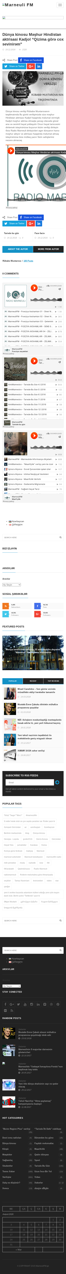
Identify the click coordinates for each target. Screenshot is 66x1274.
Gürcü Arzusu (42, 839)
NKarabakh (9, 869)
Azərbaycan (49, 827)
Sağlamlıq (7, 1160)
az (26, 827)
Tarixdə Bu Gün (42, 1166)
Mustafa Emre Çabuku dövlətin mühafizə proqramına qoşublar (38, 706)
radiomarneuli (10, 875)
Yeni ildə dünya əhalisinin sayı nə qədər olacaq (38, 1085)
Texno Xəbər (8, 1171)
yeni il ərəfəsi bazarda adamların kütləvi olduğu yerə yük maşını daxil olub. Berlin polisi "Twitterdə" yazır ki (31, 894)
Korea (44, 845)
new (41, 863)
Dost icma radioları (11, 1138)
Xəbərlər (22, 1029)
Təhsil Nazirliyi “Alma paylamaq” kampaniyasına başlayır (35, 1102)
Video (37, 1177)
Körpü (5, 1149)
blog (27, 833)
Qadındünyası (24, 869)
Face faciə (40, 233)
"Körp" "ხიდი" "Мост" (13, 815)
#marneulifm (31, 815)
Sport (37, 1160)
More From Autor (48, 249)
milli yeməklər (10, 863)
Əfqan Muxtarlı (10, 902)
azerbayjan (35, 827)
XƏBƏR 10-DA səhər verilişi (31, 750)
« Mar (19, 1249)
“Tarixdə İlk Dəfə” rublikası (47, 1129)
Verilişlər (6, 1177)
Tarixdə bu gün (11, 233)
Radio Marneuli (40, 869)
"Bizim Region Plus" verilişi (16, 1129)
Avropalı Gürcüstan (12, 827)
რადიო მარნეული (49, 902)
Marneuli (40, 851)
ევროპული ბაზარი (29, 902)
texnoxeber (38, 881)
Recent (33, 681)
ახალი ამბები (41, 1188)
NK (48, 863)
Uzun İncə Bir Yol (43, 1171)
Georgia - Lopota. (11, 839)
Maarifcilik (39, 1149)
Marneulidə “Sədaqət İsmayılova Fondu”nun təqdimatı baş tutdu (40, 1068)
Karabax (34, 845)
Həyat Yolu (8, 845)
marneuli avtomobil (12, 857)
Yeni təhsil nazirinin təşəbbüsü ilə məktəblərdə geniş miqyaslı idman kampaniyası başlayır (35, 738)
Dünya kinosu (39, 833)
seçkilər (7, 881)
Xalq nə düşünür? (11, 1182)
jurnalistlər (21, 845)
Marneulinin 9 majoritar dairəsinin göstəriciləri (35, 1051)
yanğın (7, 887)
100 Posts (28, 261)
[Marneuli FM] (18, 5)
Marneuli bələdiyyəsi (34, 857)
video (49, 881)
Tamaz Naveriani (22, 881)
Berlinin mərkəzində (12, 833)
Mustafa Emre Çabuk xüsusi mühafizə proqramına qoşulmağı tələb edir (37, 1033)
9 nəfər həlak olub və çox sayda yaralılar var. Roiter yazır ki (29, 821)
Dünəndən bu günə (43, 1138)
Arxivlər (6, 579)
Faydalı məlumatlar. (44, 1143)
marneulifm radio (53, 857)
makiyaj (29, 851)
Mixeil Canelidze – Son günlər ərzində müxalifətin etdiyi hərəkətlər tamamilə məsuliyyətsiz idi (36, 692)
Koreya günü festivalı (13, 851)
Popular (12, 681)
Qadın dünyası (41, 1154)
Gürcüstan (56, 839)
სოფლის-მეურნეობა (13, 908)
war (57, 881)
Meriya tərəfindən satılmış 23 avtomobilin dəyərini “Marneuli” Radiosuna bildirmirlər (33, 651)
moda (22, 863)
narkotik (32, 863)
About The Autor (18, 249)
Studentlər (7, 1166)
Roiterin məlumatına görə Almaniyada (36, 875)
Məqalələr (7, 1154)
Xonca (5, 1188)
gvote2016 (27, 839)
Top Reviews (53, 681)
